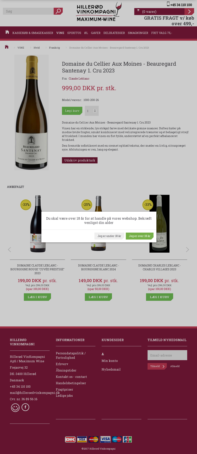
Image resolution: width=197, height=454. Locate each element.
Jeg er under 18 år (109, 236)
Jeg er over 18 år (139, 236)
